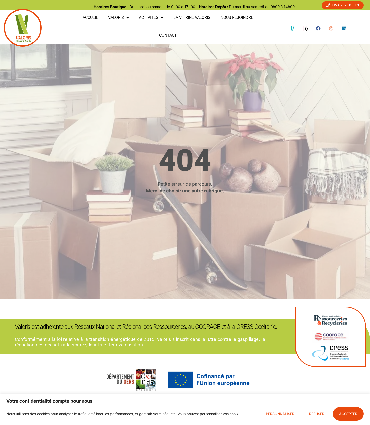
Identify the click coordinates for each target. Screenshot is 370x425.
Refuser (316, 414)
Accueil (90, 17)
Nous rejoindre (236, 17)
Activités (148, 17)
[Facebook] (318, 28)
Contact (168, 35)
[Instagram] (331, 28)
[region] (185, 409)
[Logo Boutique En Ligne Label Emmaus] (305, 28)
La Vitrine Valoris (191, 17)
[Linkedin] (344, 28)
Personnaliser (280, 414)
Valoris (116, 17)
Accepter (348, 414)
